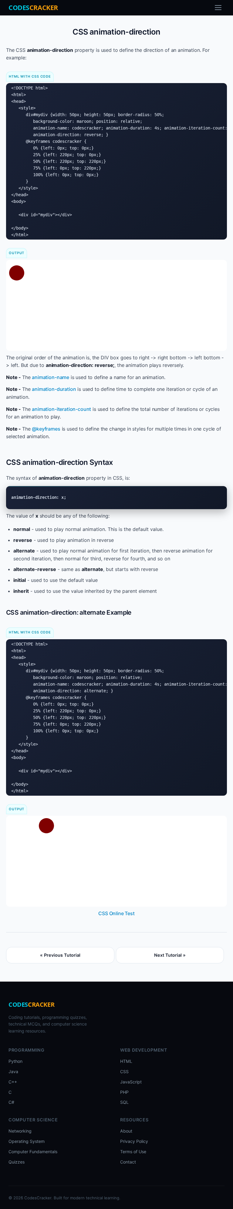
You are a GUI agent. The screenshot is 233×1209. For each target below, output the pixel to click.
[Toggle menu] (218, 7)
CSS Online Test (116, 913)
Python (15, 1061)
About (126, 1130)
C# (11, 1102)
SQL (124, 1102)
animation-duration (54, 389)
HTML (126, 1061)
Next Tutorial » (170, 955)
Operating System (26, 1141)
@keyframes (46, 429)
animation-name (50, 377)
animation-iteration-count (61, 409)
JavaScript (131, 1081)
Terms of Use (133, 1151)
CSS (124, 1071)
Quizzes (16, 1161)
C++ (12, 1081)
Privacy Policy (134, 1141)
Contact (128, 1161)
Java (13, 1071)
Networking (20, 1130)
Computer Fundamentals (32, 1151)
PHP (124, 1092)
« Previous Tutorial (60, 955)
